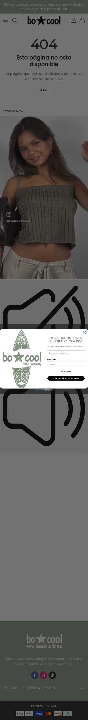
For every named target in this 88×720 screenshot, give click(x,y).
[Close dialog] (85, 331)
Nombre (51, 359)
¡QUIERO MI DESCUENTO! (66, 378)
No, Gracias (66, 371)
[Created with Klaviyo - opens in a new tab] (44, 389)
